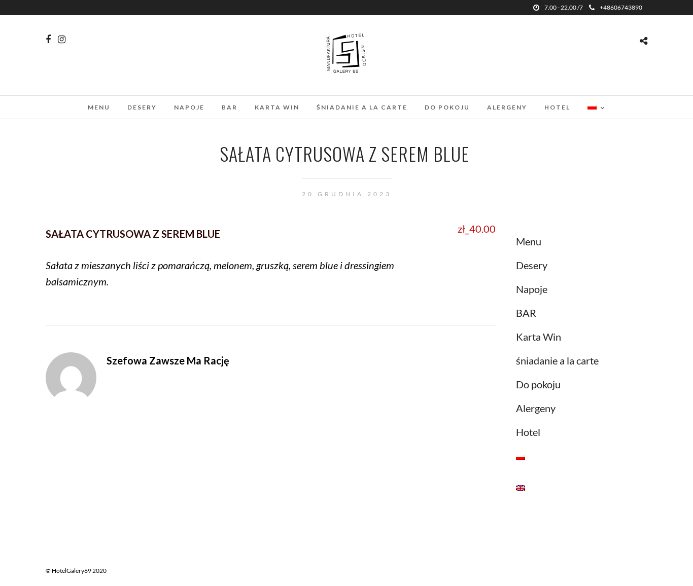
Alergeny (507, 107)
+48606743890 (621, 7)
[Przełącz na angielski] (579, 487)
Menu (99, 107)
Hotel (557, 107)
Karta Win (277, 107)
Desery (142, 107)
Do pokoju (447, 107)
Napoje (189, 107)
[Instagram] (61, 39)
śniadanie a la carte (362, 107)
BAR (229, 107)
